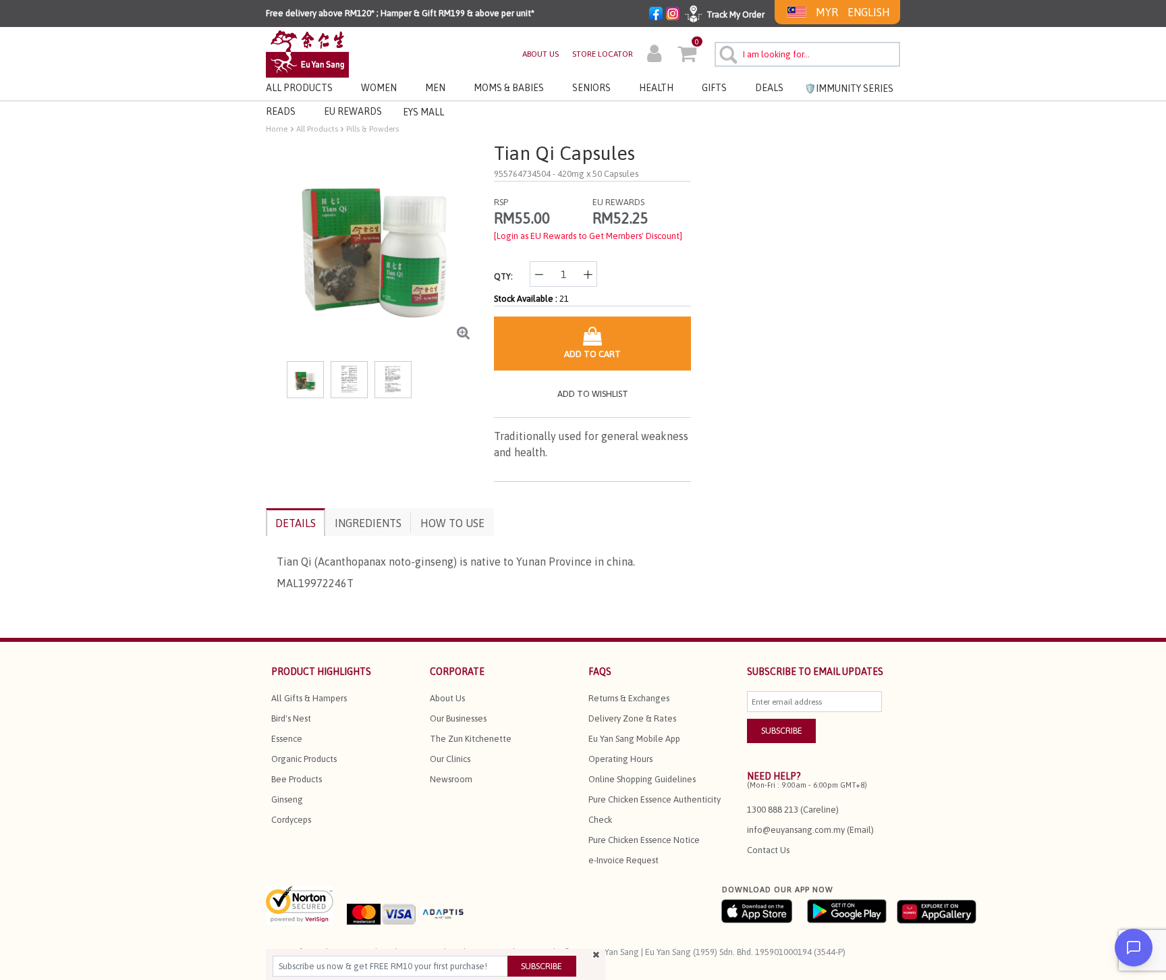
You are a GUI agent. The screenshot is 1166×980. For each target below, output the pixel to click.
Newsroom (451, 779)
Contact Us (768, 850)
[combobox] (807, 54)
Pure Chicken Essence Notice (644, 840)
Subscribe (541, 966)
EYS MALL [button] (423, 112)
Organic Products (304, 759)
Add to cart (592, 354)
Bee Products (296, 779)
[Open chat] (1134, 948)
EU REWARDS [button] (353, 111)
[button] (654, 55)
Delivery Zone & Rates (632, 718)
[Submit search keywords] (726, 53)
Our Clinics (450, 759)
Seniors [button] (591, 87)
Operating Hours (620, 759)
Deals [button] (769, 87)
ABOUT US (540, 54)
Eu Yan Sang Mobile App (634, 739)
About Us (447, 698)
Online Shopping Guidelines (642, 779)
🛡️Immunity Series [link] (848, 88)
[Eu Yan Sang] (307, 53)
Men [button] (435, 87)
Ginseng (287, 799)
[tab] (295, 522)
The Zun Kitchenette (470, 739)
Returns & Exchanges (628, 698)
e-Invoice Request (623, 860)
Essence (286, 739)
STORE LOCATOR (602, 54)
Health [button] (656, 87)
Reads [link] (281, 111)
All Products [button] (299, 87)
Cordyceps (291, 820)
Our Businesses (458, 718)
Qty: (503, 276)
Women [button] (379, 87)
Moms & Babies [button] (509, 87)
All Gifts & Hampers (309, 698)
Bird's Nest (291, 718)
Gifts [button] (714, 87)
